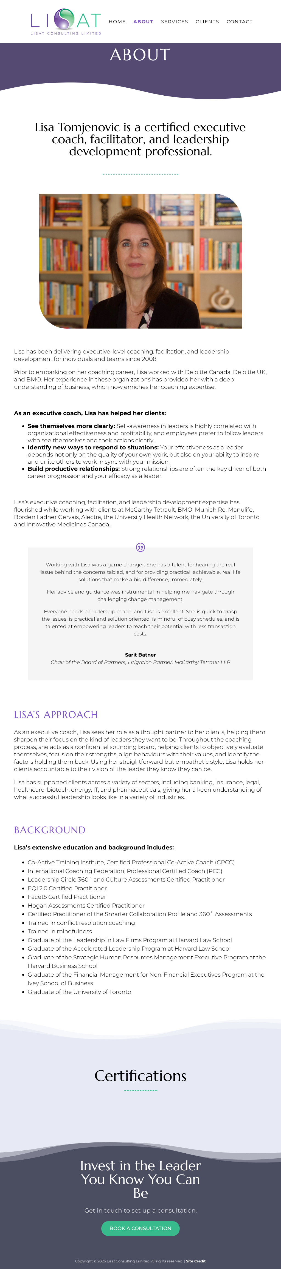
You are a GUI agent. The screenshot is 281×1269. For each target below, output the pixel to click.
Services (174, 22)
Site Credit (196, 1261)
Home (117, 22)
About (143, 22)
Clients (207, 22)
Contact (240, 22)
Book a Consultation (140, 1228)
